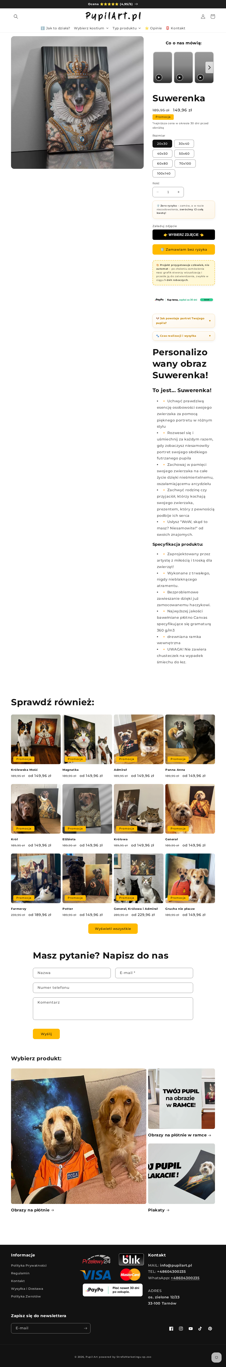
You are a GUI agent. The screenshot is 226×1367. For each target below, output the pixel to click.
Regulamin (20, 1273)
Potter (67, 908)
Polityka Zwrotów (26, 1296)
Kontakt (18, 1281)
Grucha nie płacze (180, 908)
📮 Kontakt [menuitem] (175, 28)
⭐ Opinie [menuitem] (153, 28)
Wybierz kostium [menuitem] (89, 28)
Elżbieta (69, 839)
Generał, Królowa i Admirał (136, 908)
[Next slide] (209, 67)
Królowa (121, 839)
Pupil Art (92, 1356)
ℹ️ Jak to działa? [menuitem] (55, 28)
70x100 (185, 163)
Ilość (156, 183)
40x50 (162, 154)
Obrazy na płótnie (30, 1210)
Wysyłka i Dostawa (27, 1289)
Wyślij (46, 1034)
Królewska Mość (24, 769)
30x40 (184, 144)
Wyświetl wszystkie (113, 929)
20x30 (162, 144)
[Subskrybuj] (85, 1328)
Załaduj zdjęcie (165, 226)
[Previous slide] (157, 67)
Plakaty (156, 1210)
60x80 (162, 163)
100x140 (164, 173)
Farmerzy (18, 908)
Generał (171, 839)
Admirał (120, 769)
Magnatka (70, 769)
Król (14, 839)
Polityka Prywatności (29, 1265)
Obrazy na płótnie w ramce (177, 1135)
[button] (16, 16)
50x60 (184, 154)
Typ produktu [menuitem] (125, 28)
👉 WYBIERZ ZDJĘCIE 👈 (184, 235)
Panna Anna (175, 769)
